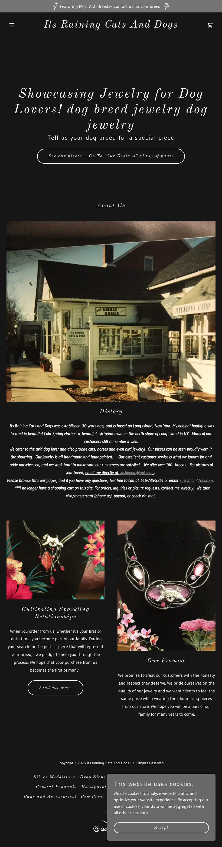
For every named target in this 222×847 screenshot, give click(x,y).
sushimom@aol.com (135, 472)
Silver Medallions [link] (54, 777)
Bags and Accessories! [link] (50, 797)
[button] (22, 25)
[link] (111, 26)
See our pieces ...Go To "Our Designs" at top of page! (111, 156)
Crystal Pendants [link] (56, 787)
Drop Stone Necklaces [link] (106, 777)
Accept (161, 827)
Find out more (55, 688)
